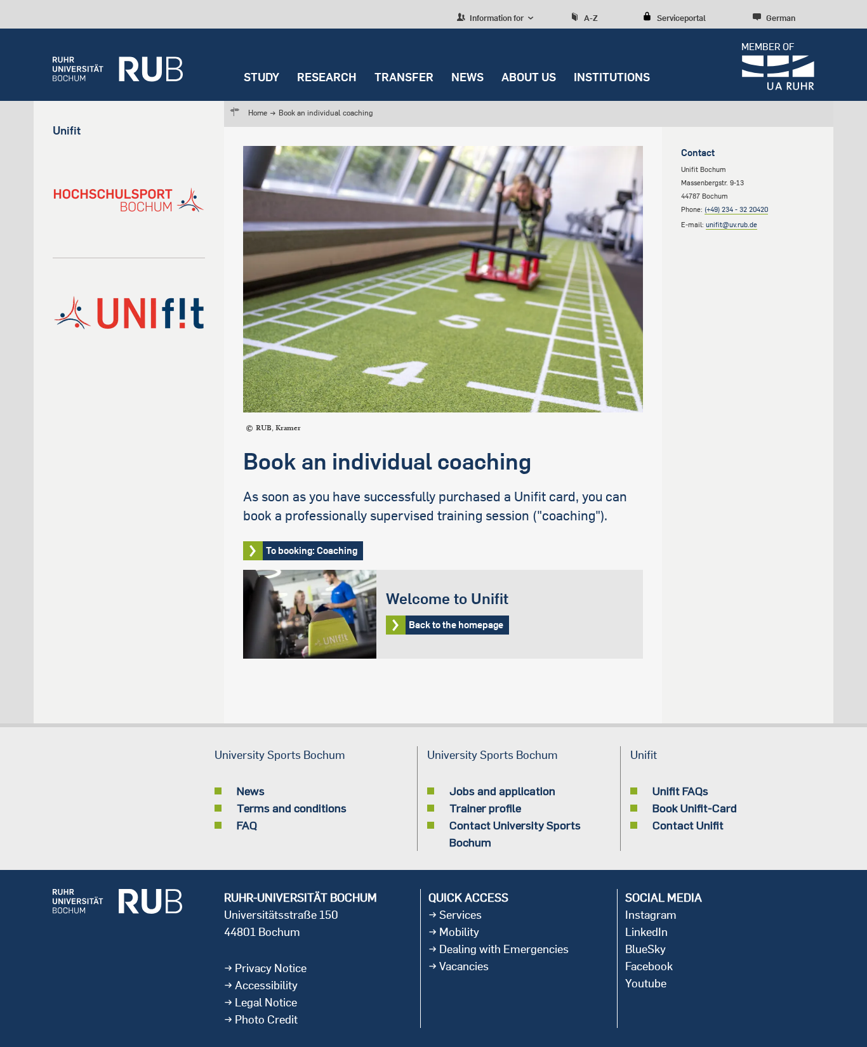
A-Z (591, 18)
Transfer (404, 77)
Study (261, 77)
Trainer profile (485, 808)
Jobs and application (502, 791)
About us (528, 77)
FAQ (247, 825)
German (780, 18)
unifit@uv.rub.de (731, 224)
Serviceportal (681, 18)
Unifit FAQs (680, 791)
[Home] (118, 65)
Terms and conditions (292, 808)
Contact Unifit (688, 825)
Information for (496, 18)
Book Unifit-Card (694, 808)
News (467, 77)
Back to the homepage (443, 614)
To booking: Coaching (311, 550)
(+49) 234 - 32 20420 (736, 209)
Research (327, 77)
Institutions (612, 77)
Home (257, 112)
